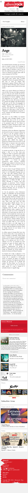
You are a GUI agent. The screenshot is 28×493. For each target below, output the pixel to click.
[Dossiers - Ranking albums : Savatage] (14, 399)
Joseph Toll (12, 364)
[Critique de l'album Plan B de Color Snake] (5, 380)
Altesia (22, 21)
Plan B (11, 375)
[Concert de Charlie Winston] (14, 423)
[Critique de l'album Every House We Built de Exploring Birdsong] (5, 344)
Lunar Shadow (13, 355)
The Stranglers (6, 21)
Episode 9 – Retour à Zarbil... (8, 450)
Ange (5, 50)
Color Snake (13, 373)
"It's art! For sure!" (13, 367)
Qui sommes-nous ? (7, 462)
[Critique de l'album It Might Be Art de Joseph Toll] (5, 370)
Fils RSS (5, 477)
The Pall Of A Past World (16, 356)
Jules (3, 59)
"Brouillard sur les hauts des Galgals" (17, 358)
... (1, 402)
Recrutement (6, 465)
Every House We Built (14, 339)
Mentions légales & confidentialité (11, 470)
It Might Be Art (13, 366)
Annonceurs (5, 467)
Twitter (4, 476)
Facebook (5, 474)
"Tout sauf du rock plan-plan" (15, 377)
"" (14, 345)
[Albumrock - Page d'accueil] (14, 7)
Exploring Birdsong (14, 338)
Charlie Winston (5, 425)
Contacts (5, 463)
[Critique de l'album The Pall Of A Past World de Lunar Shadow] (5, 361)
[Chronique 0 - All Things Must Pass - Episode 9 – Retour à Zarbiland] (14, 440)
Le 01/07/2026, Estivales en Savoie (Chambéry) (13, 426)
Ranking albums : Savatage (8, 401)
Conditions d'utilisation (8, 468)
